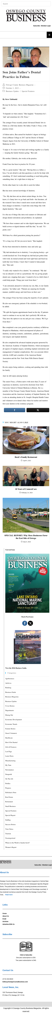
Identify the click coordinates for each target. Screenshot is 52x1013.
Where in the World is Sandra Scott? (17, 843)
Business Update (12, 91)
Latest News (9, 756)
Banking (8, 687)
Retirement (9, 801)
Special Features (28, 91)
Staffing (8, 820)
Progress (8, 788)
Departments (9, 710)
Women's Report (10, 847)
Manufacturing (10, 760)
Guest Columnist (11, 733)
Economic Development (13, 719)
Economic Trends (11, 724)
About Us (6, 916)
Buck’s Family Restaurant (26, 457)
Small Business (10, 806)
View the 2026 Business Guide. (16, 668)
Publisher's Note (10, 792)
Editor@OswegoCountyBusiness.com (15, 982)
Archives (8, 683)
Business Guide (10, 692)
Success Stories (10, 824)
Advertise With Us (9, 924)
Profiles (7, 783)
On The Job (9, 779)
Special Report (10, 815)
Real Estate (9, 797)
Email (4, 919)
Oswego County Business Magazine (20, 85)
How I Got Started (11, 742)
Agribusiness (9, 678)
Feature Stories (10, 729)
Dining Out (9, 715)
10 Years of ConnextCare (26, 489)
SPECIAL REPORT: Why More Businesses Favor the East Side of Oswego (25, 537)
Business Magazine (12, 697)
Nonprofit (8, 774)
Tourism (8, 833)
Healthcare (9, 738)
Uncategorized (10, 838)
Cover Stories (10, 706)
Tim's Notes (9, 829)
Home (5, 913)
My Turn (8, 765)
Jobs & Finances (10, 747)
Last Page (8, 751)
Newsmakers (9, 770)
